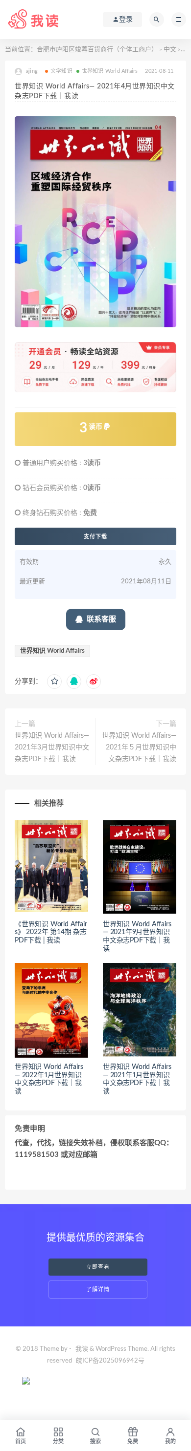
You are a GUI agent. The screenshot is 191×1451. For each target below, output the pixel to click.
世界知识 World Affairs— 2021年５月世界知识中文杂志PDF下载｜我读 (139, 747)
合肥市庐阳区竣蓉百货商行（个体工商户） (97, 49)
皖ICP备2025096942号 (110, 1361)
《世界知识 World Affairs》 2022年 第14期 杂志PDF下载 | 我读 (51, 932)
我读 (81, 1349)
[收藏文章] (54, 681)
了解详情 (98, 1289)
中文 (170, 49)
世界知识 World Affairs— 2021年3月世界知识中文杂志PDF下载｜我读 (52, 747)
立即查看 (98, 1267)
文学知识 (61, 71)
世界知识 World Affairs (110, 71)
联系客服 (101, 619)
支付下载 (95, 536)
